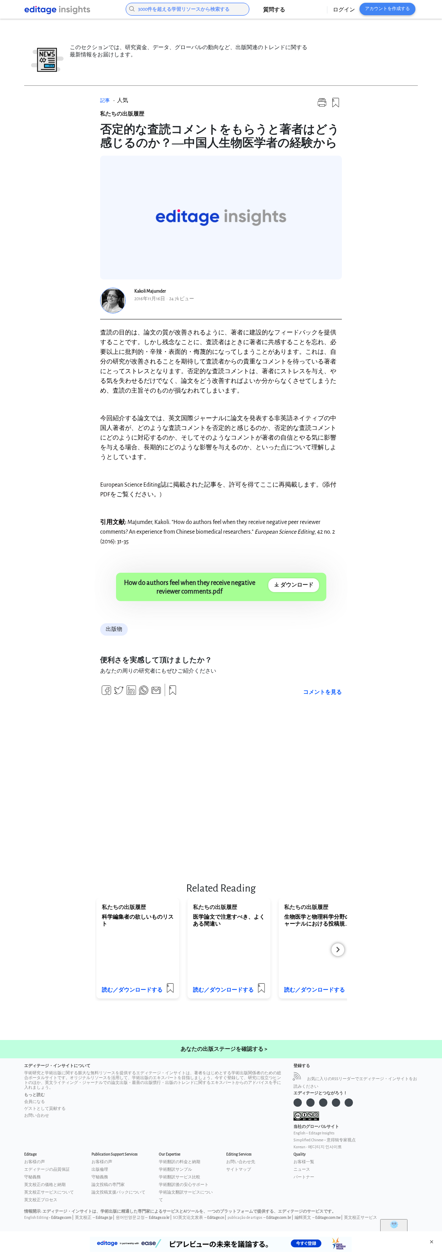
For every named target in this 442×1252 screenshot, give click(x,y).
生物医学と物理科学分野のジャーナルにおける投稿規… (320, 920)
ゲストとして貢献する (45, 1108)
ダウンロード (296, 585)
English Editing (36, 1217)
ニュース (302, 1169)
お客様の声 (34, 1161)
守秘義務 (32, 1177)
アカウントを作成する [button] (387, 8)
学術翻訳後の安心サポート (184, 1184)
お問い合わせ (36, 1115)
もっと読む (34, 1094)
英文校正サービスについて (49, 1192)
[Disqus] (221, 785)
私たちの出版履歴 (122, 114)
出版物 (114, 629)
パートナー (304, 1177)
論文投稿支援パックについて (118, 1192)
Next (338, 949)
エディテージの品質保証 (47, 1169)
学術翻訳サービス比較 (179, 1177)
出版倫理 (100, 1169)
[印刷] (322, 105)
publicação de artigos (245, 1217)
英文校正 (83, 1217)
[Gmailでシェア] (156, 693)
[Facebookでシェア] (106, 693)
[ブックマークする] (335, 105)
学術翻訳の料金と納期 (179, 1161)
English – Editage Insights (314, 1133)
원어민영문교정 (130, 1217)
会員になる (34, 1101)
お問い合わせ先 (240, 1161)
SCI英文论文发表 (188, 1217)
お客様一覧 (304, 1161)
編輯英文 (303, 1217)
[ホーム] (70, 10)
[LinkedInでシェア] (131, 693)
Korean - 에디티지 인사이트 (318, 1147)
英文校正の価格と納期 (45, 1184)
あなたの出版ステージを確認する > (224, 1049)
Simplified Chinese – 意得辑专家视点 (325, 1140)
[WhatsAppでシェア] (143, 693)
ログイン (344, 10)
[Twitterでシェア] (119, 693)
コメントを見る (322, 692)
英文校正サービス (360, 1217)
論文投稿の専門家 (108, 1184)
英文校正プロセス (40, 1200)
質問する (274, 10)
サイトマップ (238, 1169)
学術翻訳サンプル (175, 1169)
